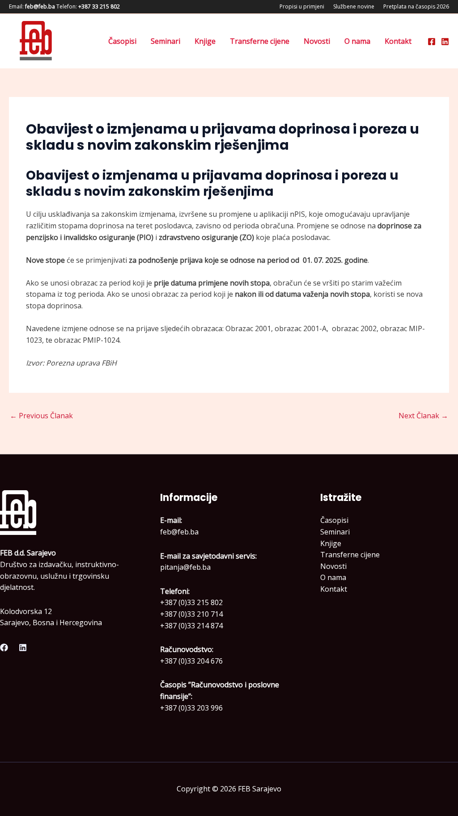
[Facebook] (432, 42)
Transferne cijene (259, 41)
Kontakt (398, 41)
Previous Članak (41, 416)
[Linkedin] (445, 42)
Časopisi (122, 41)
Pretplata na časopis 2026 (416, 6)
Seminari (165, 41)
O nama (357, 41)
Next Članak (423, 416)
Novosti (317, 41)
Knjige (205, 41)
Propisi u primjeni (302, 6)
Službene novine (353, 6)
